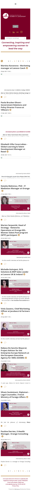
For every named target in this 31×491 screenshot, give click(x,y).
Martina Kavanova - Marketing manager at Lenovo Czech (15, 66)
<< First (8, 61)
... (12, 61)
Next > (27, 61)
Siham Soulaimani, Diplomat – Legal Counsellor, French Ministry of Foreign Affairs (15, 394)
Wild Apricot (17, 489)
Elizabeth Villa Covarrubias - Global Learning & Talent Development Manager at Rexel (14, 148)
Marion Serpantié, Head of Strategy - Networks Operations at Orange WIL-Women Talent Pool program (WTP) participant (14, 230)
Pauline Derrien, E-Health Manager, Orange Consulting (14, 432)
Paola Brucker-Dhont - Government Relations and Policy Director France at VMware (13, 106)
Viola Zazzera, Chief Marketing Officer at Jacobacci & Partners (15, 309)
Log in (15, 26)
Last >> (29, 61)
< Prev (10, 61)
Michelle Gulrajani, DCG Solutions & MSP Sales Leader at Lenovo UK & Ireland (14, 272)
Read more (1, 97)
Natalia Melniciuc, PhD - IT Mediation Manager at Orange (15, 187)
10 (23, 61)
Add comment (5, 97)
